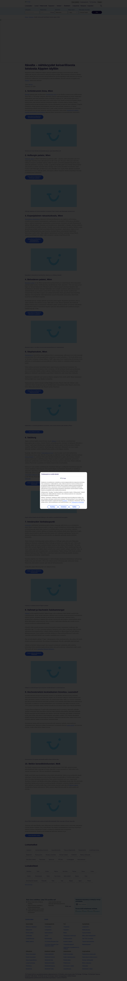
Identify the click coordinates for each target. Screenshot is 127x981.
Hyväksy (52, 506)
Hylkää (74, 506)
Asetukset (63, 506)
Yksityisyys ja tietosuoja (77, 502)
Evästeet (65, 500)
